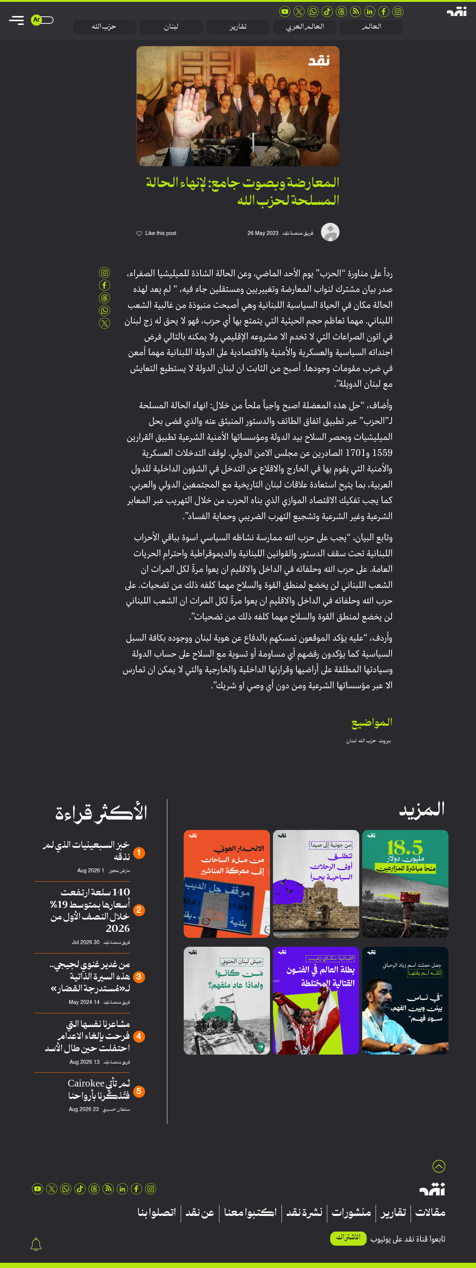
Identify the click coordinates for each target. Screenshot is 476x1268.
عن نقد (200, 1214)
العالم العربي (305, 27)
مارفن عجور (119, 871)
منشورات (351, 1214)
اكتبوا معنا (250, 1214)
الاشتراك (348, 1238)
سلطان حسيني (116, 1110)
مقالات (430, 1214)
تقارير (238, 27)
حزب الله (104, 27)
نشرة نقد (304, 1214)
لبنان (171, 27)
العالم (371, 27)
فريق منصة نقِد (297, 233)
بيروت (385, 741)
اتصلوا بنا (156, 1214)
